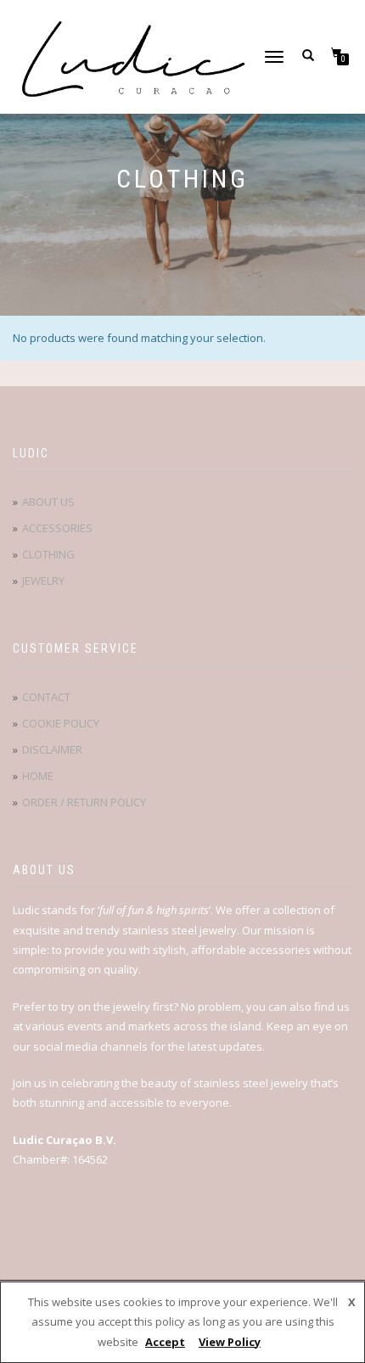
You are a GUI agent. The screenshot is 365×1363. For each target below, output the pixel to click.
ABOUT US (48, 501)
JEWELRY (43, 580)
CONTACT (46, 696)
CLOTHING (48, 554)
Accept (165, 1341)
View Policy (230, 1341)
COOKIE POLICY (60, 723)
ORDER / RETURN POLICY (84, 802)
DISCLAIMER (52, 749)
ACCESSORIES (57, 528)
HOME (37, 775)
